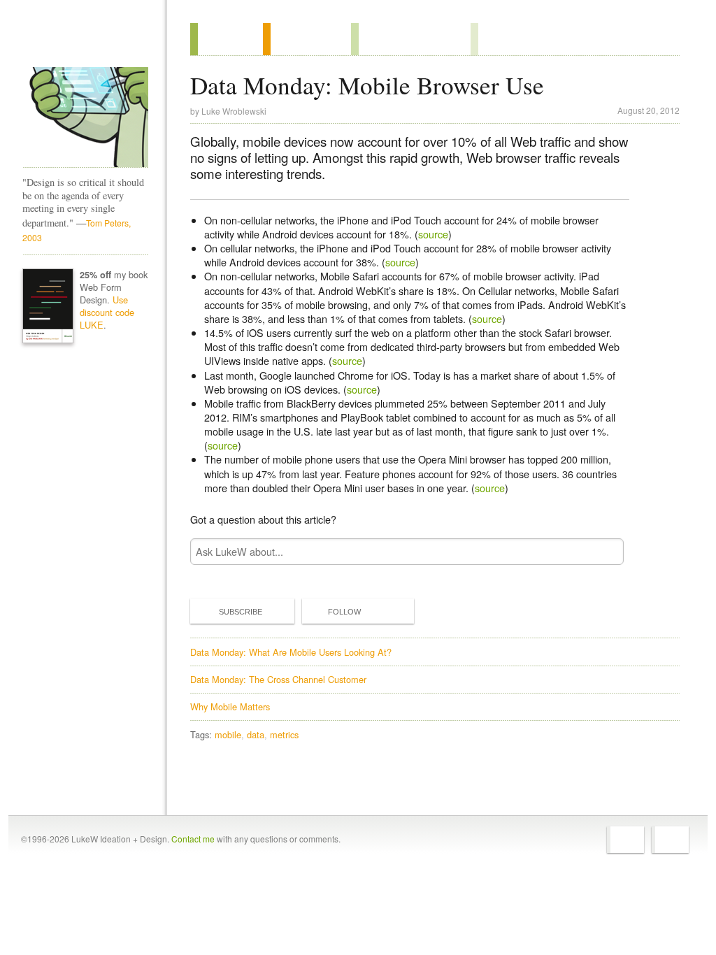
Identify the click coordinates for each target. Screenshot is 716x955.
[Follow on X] (625, 839)
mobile (228, 734)
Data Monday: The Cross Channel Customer (278, 679)
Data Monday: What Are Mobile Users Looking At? (291, 652)
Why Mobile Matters (230, 706)
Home (80, 41)
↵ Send (604, 551)
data (255, 734)
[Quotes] (307, 39)
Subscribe (240, 612)
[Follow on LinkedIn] (670, 839)
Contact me (193, 839)
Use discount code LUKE (107, 312)
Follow (344, 612)
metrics (284, 734)
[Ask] (499, 39)
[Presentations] (411, 39)
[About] (226, 39)
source (433, 234)
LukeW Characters (85, 117)
